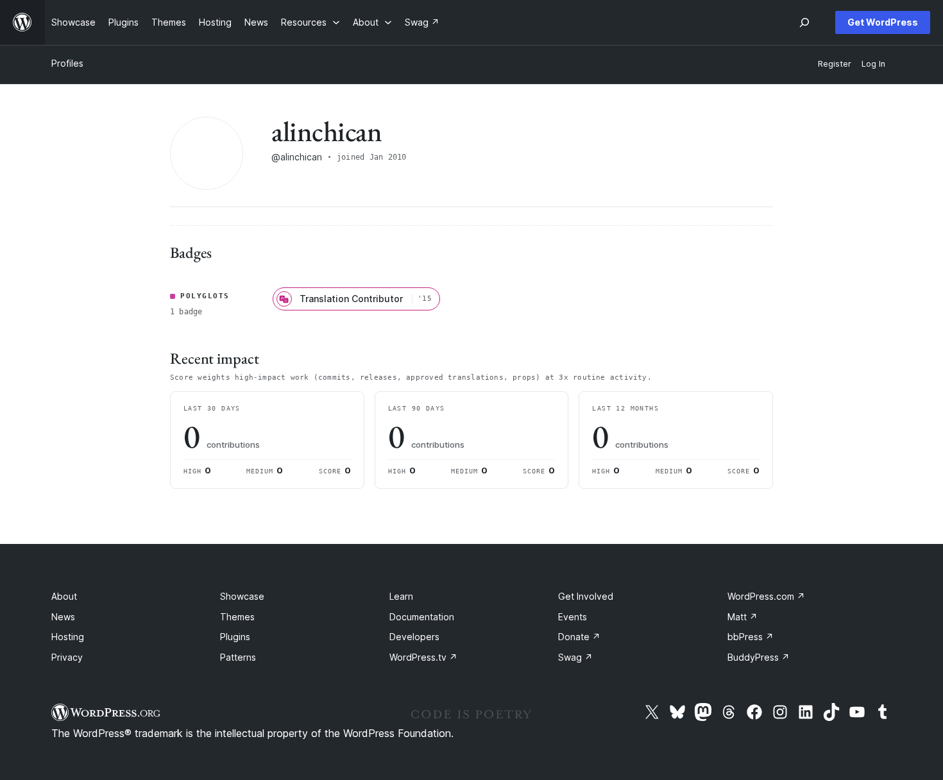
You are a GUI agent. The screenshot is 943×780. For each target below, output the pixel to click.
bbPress (750, 636)
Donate (579, 636)
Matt (742, 616)
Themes (237, 616)
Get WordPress (882, 22)
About (64, 596)
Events (572, 616)
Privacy (67, 657)
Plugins (235, 636)
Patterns (238, 657)
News (63, 616)
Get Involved (585, 596)
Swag (575, 657)
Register (834, 64)
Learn (401, 596)
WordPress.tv (423, 657)
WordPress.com (766, 596)
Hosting (67, 636)
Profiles (67, 63)
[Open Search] (804, 22)
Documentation (421, 616)
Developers (414, 636)
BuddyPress (758, 657)
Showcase (242, 596)
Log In (873, 64)
